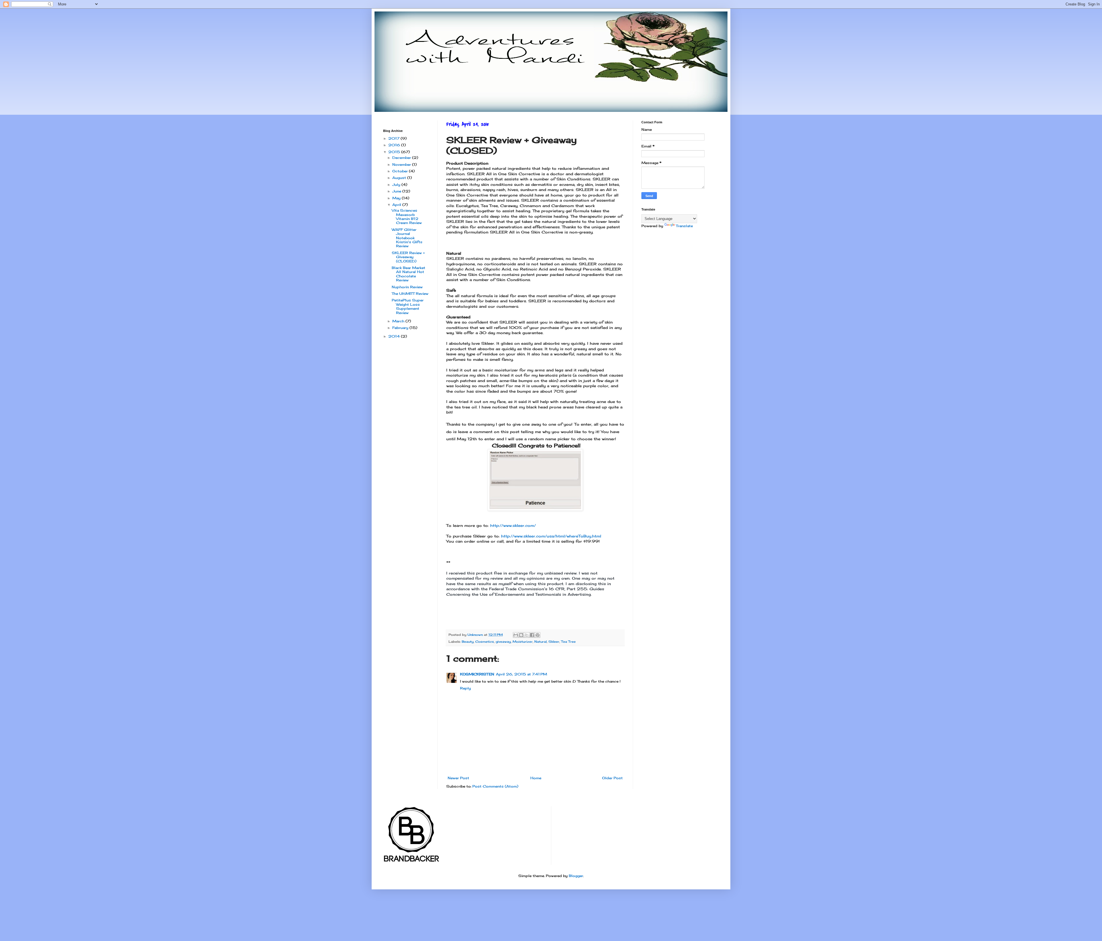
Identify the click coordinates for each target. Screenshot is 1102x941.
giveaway (503, 642)
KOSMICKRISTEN (477, 674)
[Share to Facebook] (532, 635)
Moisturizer (523, 642)
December (402, 157)
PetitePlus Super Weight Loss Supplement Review (408, 306)
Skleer (553, 642)
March (399, 321)
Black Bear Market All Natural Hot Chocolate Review (408, 274)
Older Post (612, 778)
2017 (394, 138)
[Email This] (516, 635)
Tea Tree (568, 642)
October (400, 171)
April (397, 204)
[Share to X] (526, 635)
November (402, 164)
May (397, 198)
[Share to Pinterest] (537, 635)
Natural (540, 642)
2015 (394, 152)
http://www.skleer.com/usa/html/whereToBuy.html (552, 536)
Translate (684, 226)
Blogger (576, 876)
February (401, 328)
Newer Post (458, 778)
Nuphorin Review (407, 287)
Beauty (468, 642)
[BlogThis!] (521, 635)
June (397, 191)
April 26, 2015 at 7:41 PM (521, 674)
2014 (394, 336)
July (396, 184)
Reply (465, 688)
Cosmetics (484, 642)
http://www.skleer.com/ (513, 525)
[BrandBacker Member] (412, 862)
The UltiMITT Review (410, 293)
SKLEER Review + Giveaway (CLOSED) (408, 257)
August (399, 178)
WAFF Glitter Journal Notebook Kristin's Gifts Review (407, 237)
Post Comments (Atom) (495, 786)
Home (535, 778)
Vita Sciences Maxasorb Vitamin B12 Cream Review (407, 216)
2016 (394, 145)
